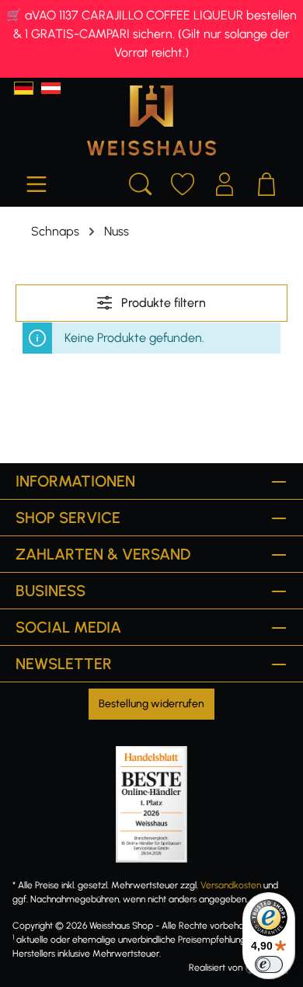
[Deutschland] (23, 88)
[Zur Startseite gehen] (151, 120)
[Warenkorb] (266, 182)
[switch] (269, 964)
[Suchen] (141, 182)
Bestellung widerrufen (151, 703)
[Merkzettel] (183, 182)
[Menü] (36, 182)
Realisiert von (215, 967)
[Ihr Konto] (225, 182)
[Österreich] (51, 88)
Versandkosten (230, 885)
